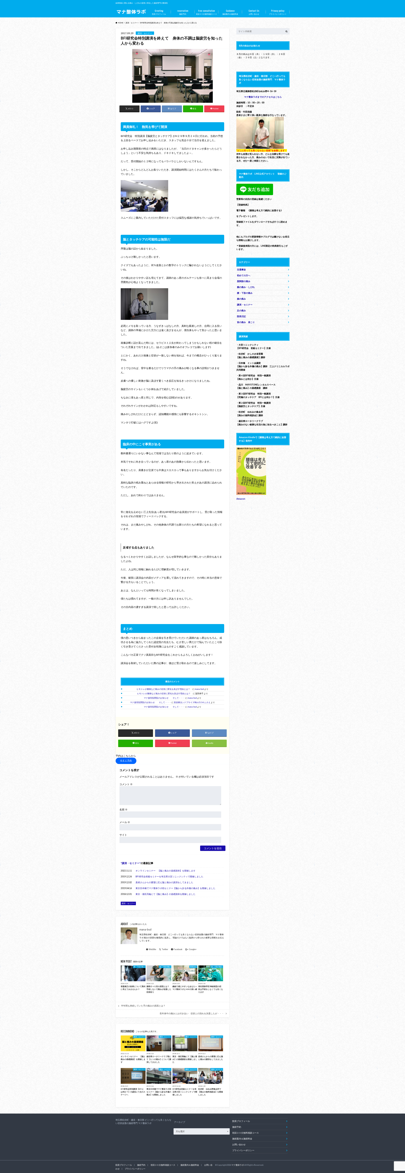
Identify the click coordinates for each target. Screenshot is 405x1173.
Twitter (165, 949)
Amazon (240, 498)
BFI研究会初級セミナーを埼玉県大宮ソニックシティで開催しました (169, 876)
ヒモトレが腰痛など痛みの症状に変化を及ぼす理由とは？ (164, 689)
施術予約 (182, 12)
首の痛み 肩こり (246, 322)
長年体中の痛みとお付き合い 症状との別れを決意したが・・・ (192, 1013)
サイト (123, 834)
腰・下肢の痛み (244, 293)
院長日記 (241, 316)
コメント (126, 784)
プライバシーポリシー (277, 12)
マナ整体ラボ (237, 1165)
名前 (123, 809)
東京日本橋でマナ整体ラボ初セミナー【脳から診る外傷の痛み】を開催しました (175, 888)
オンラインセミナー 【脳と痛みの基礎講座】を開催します (165, 870)
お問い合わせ (254, 12)
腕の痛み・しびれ (246, 287)
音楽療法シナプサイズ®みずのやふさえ (192, 702)
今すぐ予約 (126, 760)
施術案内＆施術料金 (230, 12)
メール (124, 822)
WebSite (152, 949)
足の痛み (241, 310)
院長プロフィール (159, 12)
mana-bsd (199, 689)
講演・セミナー (131, 863)
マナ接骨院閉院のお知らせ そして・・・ (164, 698)
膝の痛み (241, 298)
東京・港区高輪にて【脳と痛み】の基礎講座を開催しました (165, 894)
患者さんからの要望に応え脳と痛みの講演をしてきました (164, 882)
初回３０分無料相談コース (206, 12)
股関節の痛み (243, 281)
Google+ (192, 949)
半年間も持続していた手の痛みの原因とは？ (143, 1005)
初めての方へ (243, 275)
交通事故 (241, 269)
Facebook (178, 949)
